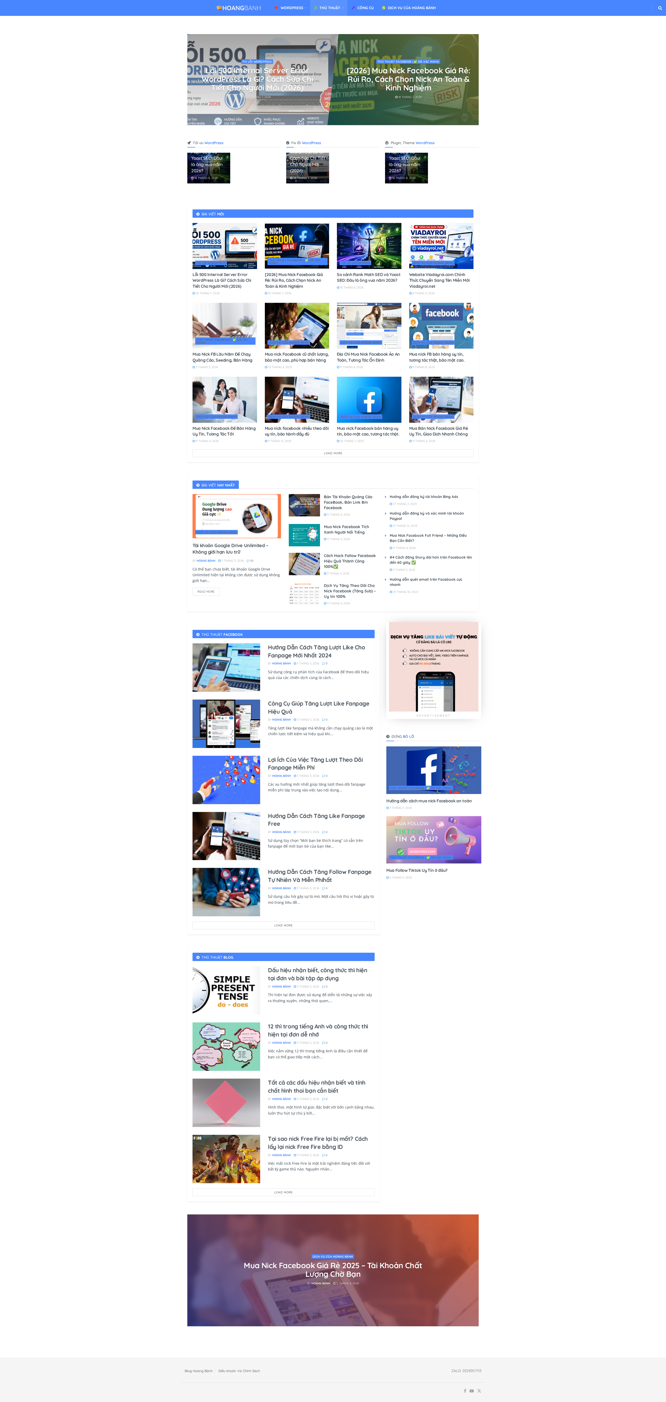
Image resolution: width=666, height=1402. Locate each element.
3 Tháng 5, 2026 (206, 367)
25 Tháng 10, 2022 (405, 592)
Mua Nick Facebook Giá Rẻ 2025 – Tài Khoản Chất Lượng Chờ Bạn (333, 1269)
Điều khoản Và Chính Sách (239, 1371)
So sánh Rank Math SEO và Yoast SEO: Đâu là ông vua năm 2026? (258, 75)
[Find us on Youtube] (472, 1391)
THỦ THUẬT (329, 7)
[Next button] (475, 79)
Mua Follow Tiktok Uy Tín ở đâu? (416, 870)
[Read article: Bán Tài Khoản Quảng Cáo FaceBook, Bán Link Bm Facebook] (304, 505)
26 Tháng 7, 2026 (304, 178)
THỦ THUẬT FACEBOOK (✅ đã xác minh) (295, 261)
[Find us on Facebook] (465, 1391)
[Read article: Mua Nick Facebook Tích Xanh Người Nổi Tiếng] (304, 535)
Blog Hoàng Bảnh (199, 1371)
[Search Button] (660, 8)
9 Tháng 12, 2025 (279, 441)
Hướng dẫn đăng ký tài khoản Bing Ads (424, 496)
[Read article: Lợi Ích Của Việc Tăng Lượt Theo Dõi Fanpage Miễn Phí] (226, 780)
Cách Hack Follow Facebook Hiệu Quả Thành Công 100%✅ (350, 561)
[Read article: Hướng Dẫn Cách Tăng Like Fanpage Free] (226, 836)
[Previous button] (191, 79)
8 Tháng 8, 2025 (423, 367)
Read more (208, 590)
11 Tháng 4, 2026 (351, 367)
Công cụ (365, 7)
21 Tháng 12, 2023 (404, 526)
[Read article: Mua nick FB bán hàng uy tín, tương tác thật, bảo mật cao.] (441, 326)
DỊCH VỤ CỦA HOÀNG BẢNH (412, 7)
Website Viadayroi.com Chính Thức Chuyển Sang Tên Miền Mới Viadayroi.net (408, 79)
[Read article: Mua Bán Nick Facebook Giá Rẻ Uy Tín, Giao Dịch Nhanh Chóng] (441, 400)
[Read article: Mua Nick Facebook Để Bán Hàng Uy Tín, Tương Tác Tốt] (225, 400)
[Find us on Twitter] (479, 1391)
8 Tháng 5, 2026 (409, 97)
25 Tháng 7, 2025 (351, 441)
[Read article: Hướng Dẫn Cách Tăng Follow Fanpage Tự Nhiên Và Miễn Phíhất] (226, 892)
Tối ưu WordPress (258, 61)
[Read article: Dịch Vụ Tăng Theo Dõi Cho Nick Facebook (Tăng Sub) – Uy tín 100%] (304, 594)
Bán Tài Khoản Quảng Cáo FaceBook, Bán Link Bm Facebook (348, 502)
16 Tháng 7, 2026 (279, 293)
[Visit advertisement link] (433, 667)
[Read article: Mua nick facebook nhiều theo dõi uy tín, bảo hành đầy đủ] (297, 400)
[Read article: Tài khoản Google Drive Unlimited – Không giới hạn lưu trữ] (237, 516)
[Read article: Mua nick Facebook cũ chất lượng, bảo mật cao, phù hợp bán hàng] (297, 326)
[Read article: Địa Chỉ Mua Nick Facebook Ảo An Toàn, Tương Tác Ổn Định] (369, 326)
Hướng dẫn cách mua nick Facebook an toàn (429, 800)
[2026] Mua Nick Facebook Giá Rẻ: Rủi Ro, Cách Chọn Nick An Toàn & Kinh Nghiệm (294, 280)
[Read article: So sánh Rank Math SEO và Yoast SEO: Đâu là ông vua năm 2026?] (369, 246)
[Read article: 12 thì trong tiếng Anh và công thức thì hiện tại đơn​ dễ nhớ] (226, 1046)
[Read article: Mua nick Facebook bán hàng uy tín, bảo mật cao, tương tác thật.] (369, 400)
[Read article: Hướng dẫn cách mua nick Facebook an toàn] (433, 770)
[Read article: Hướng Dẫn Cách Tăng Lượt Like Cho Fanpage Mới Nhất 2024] (226, 667)
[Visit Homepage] (238, 8)
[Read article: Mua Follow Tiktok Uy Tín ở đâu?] (433, 839)
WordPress (292, 7)
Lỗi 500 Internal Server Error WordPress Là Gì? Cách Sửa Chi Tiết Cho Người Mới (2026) (222, 280)
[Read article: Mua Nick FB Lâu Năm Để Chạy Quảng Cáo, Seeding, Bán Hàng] (225, 326)
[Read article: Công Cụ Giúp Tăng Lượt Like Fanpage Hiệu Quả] (226, 724)
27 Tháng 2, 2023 (404, 504)
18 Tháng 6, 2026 (259, 88)
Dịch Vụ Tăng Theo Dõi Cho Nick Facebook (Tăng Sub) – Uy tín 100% (350, 591)
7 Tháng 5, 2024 (232, 560)
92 (251, 560)
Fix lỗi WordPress (211, 263)
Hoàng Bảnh (206, 560)
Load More (333, 453)
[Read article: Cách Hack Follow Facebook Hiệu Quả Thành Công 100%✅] (304, 564)
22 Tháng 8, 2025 (279, 367)
